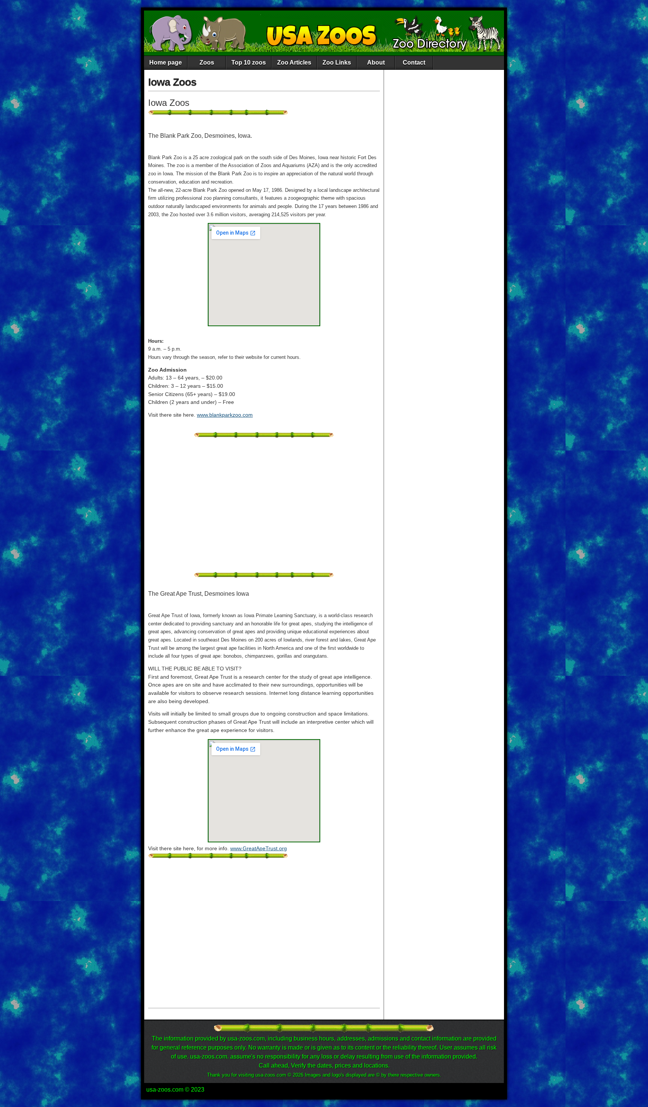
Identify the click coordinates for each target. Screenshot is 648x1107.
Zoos (207, 62)
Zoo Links (336, 62)
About (376, 62)
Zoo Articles (294, 62)
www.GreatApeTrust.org (258, 848)
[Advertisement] (264, 509)
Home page (165, 62)
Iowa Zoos (172, 82)
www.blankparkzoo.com (225, 415)
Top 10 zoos (248, 62)
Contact (414, 62)
